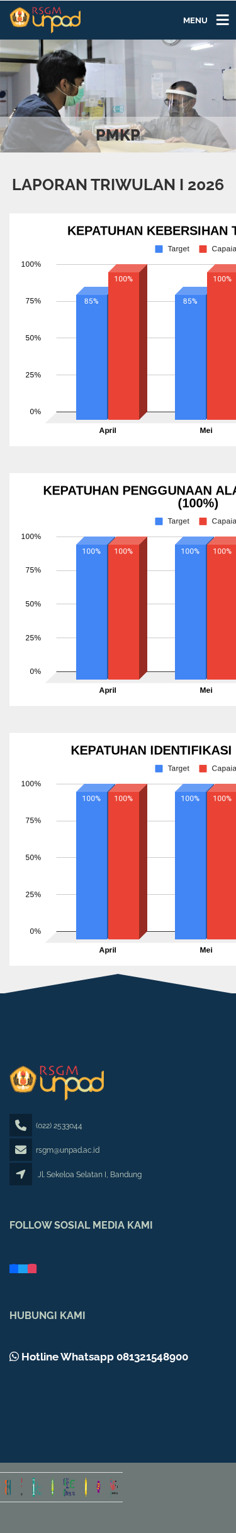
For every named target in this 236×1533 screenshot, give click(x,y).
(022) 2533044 (59, 1125)
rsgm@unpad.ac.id (67, 1150)
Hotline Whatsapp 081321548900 (103, 1356)
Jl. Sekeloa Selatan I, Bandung (90, 1174)
